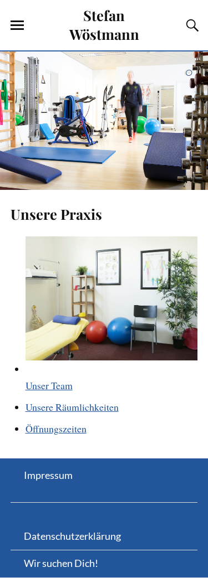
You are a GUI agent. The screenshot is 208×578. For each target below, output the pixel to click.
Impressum (48, 475)
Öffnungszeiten (56, 428)
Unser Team (49, 385)
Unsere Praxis (56, 213)
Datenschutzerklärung (72, 536)
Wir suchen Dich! (61, 563)
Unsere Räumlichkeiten (72, 407)
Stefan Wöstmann (104, 24)
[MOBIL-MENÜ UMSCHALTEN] (17, 25)
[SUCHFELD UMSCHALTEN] (190, 25)
